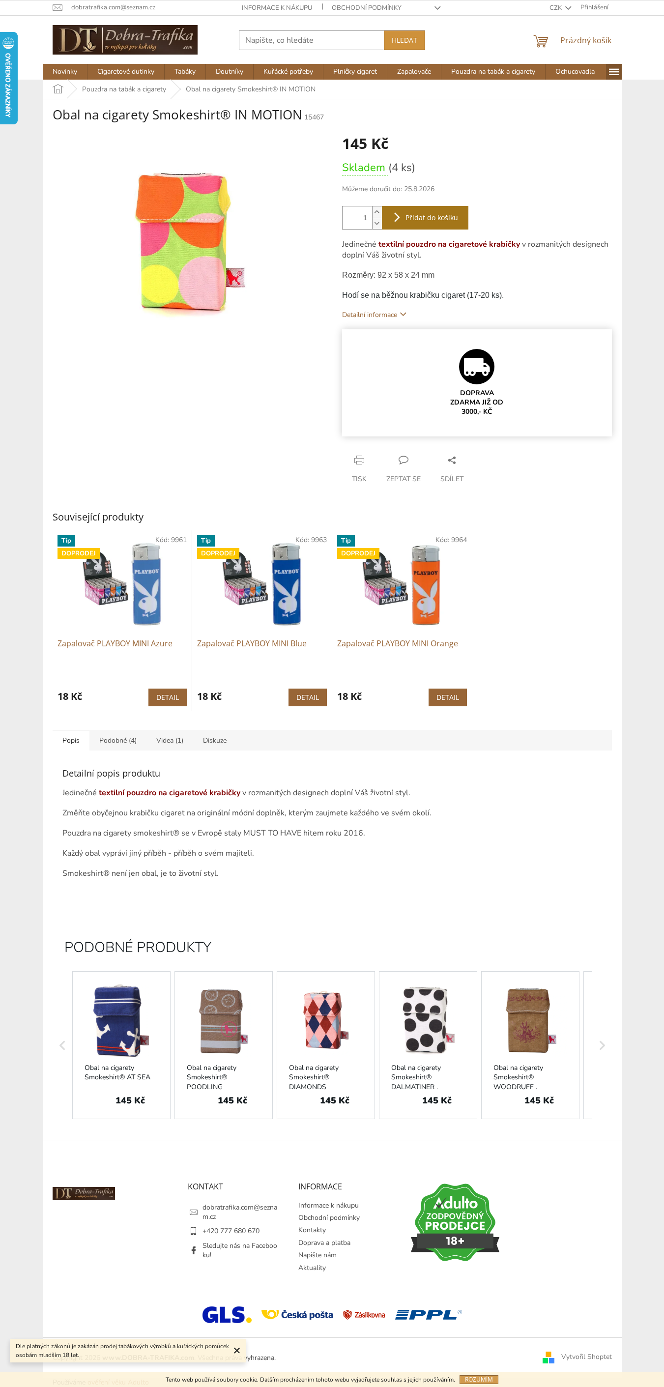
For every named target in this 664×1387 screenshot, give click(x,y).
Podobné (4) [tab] (118, 740)
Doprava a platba (324, 1242)
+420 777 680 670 (231, 1231)
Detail (167, 697)
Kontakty (312, 1230)
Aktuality (312, 1267)
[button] (62, 1045)
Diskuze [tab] (215, 740)
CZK (556, 7)
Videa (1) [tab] (169, 740)
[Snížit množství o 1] (377, 223)
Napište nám (317, 1255)
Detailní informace (369, 314)
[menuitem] (65, 72)
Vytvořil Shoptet (586, 1357)
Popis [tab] (71, 740)
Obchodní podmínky (367, 7)
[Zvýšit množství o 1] (377, 212)
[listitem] (121, 1045)
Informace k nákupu (277, 7)
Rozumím (479, 1379)
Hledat (404, 40)
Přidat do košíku (431, 217)
